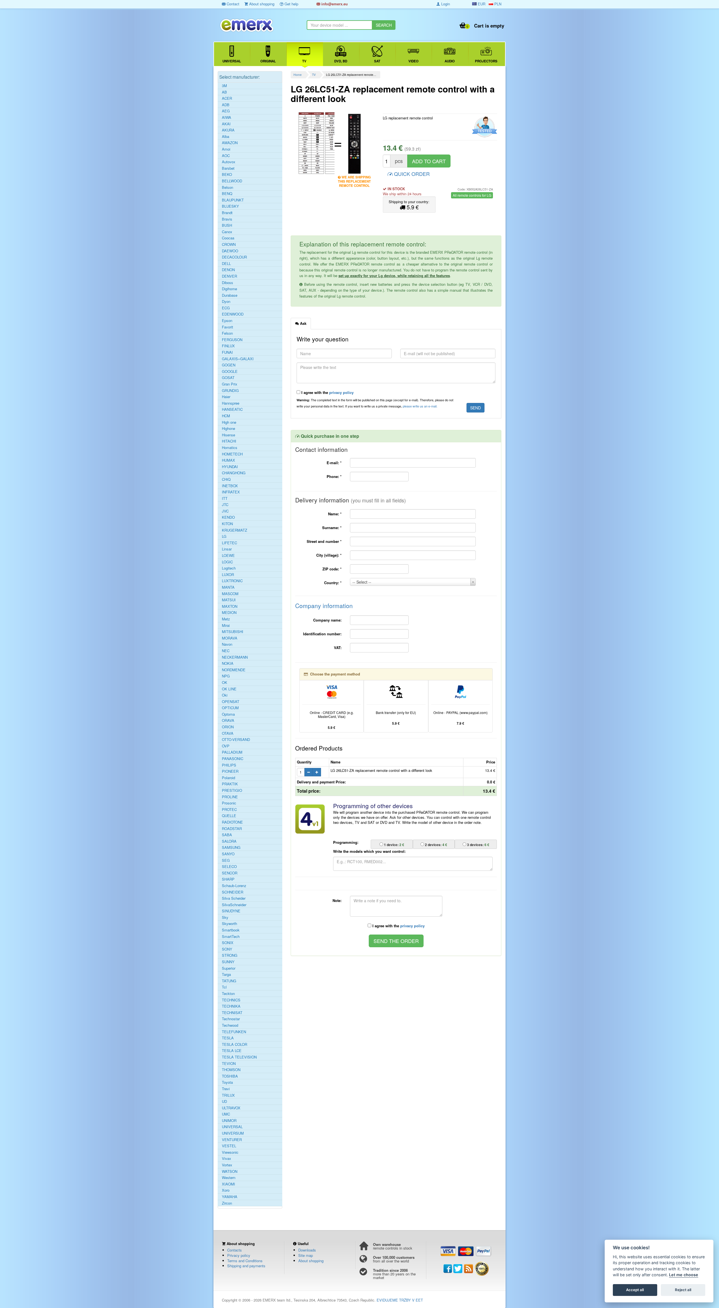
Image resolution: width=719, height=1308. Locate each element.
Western (228, 1177)
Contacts (234, 1250)
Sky (225, 917)
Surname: (332, 527)
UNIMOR (229, 1120)
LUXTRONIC (232, 581)
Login (445, 3)
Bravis (227, 219)
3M (224, 85)
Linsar (227, 549)
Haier (226, 397)
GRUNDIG (230, 390)
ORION (228, 727)
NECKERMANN (235, 657)
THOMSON (231, 1069)
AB (224, 92)
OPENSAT (230, 701)
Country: (333, 582)
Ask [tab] (302, 323)
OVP (225, 746)
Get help (290, 3)
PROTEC (229, 809)
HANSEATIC (232, 409)
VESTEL (229, 1146)
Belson (227, 187)
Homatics (229, 447)
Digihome (229, 289)
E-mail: (334, 462)
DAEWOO (230, 251)
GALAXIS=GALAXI (238, 359)
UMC (226, 1114)
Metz (226, 619)
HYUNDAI (230, 466)
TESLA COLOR (234, 1044)
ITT (224, 498)
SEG (226, 860)
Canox (227, 232)
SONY (227, 949)
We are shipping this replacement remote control (354, 178)
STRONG (229, 955)
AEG (226, 111)
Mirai (226, 625)
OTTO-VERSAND (236, 739)
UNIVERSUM (233, 1133)
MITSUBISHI (232, 631)
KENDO (228, 517)
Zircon (227, 1203)
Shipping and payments (246, 1265)
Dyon (226, 301)
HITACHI (229, 441)
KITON (227, 524)
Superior (228, 968)
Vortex (227, 1165)
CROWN (229, 244)
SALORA (229, 841)
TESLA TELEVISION (239, 1057)
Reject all (683, 1290)
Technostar (231, 1019)
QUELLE (229, 815)
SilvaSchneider (234, 905)
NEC (225, 651)
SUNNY (228, 962)
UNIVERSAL (232, 1127)
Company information (324, 605)
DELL (226, 263)
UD (224, 1101)
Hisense (228, 435)
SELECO (229, 866)
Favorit (227, 327)
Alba (225, 136)
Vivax (226, 1158)
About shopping (261, 3)
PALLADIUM (232, 752)
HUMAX (228, 460)
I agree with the (327, 392)
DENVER (229, 276)
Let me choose (683, 1275)
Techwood (230, 1025)
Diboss (227, 282)
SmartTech (231, 936)
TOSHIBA (230, 1076)
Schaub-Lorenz (234, 885)
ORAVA (228, 720)
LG (224, 536)
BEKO (227, 174)
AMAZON (230, 142)
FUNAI (227, 352)
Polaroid (228, 778)
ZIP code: (332, 569)
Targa (226, 974)
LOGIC (227, 562)
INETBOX (230, 486)
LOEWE (228, 555)
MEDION (229, 612)
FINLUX (228, 346)
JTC (225, 504)
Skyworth (229, 923)
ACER (227, 98)
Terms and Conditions (245, 1260)
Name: (335, 513)
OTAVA (227, 733)
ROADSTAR (232, 828)
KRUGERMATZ (234, 530)
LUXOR (228, 574)
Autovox (228, 162)
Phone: (334, 476)
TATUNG (229, 981)
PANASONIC (232, 758)
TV (314, 74)
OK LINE (229, 689)
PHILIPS (229, 765)
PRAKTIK (230, 784)
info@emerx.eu (334, 3)
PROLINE (230, 797)
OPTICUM (230, 708)
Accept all (635, 1290)
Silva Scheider (233, 898)
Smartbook (231, 930)
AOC (226, 155)
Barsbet (228, 168)
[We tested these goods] (483, 127)
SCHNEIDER (232, 892)
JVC (225, 511)
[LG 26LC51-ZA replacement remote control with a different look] (315, 143)
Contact (232, 3)
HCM (226, 416)
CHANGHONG (233, 473)
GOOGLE (230, 371)
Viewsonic (230, 1152)
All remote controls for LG (472, 195)
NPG (226, 676)
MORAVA (229, 638)
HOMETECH (232, 454)
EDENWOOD (233, 314)
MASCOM (230, 593)
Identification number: (322, 633)
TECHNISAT (232, 1012)
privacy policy (341, 392)
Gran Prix (229, 384)
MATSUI (229, 600)
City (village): (329, 555)
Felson (227, 333)
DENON (228, 270)
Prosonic (229, 803)
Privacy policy (238, 1255)
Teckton (228, 993)
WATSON (229, 1171)
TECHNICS (231, 1000)
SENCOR (229, 873)
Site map (305, 1255)
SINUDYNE (231, 911)
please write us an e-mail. (420, 406)
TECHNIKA (231, 1006)
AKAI (226, 124)
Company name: (327, 620)
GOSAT (228, 377)
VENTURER (232, 1139)
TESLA (228, 1038)
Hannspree (230, 403)
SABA (227, 835)
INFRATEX (231, 492)
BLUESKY (230, 206)
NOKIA (227, 663)
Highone (228, 428)
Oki (224, 695)
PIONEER (230, 771)
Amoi (226, 149)
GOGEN (228, 365)
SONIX (227, 942)
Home (297, 74)
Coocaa (228, 238)
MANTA (228, 587)
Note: (337, 900)
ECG (226, 308)
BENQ (227, 193)
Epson (227, 320)
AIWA (226, 117)
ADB (225, 105)
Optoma (228, 714)
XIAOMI (228, 1184)
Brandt (227, 212)
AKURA (228, 130)
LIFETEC (229, 543)
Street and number (324, 541)
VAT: (338, 647)
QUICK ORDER (411, 173)
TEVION (229, 1063)
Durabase (229, 295)
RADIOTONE (232, 822)
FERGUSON (232, 339)
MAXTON (229, 606)
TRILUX (228, 1095)
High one (229, 422)
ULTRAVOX (231, 1108)
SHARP (228, 879)
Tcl (224, 987)
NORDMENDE (233, 670)
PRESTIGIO (232, 790)
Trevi (226, 1089)
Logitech (229, 568)
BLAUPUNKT (233, 200)
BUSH (227, 225)
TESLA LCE (232, 1050)
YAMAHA (229, 1196)
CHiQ (226, 479)
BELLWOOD (232, 181)
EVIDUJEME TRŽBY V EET (400, 1300)
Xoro (225, 1190)
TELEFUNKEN (234, 1032)
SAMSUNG (231, 847)
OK (224, 682)
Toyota (227, 1082)
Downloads (307, 1250)
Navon (227, 644)
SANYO (228, 854)
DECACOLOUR (234, 257)
